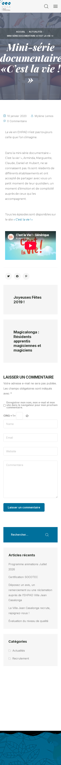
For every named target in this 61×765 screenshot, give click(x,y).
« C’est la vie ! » (23, 219)
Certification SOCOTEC (23, 577)
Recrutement (20, 658)
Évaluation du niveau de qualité (28, 621)
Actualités (35, 31)
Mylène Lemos (44, 116)
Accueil (20, 31)
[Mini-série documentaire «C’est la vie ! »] (8, 276)
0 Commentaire (17, 121)
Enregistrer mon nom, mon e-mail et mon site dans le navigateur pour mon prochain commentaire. (32, 405)
